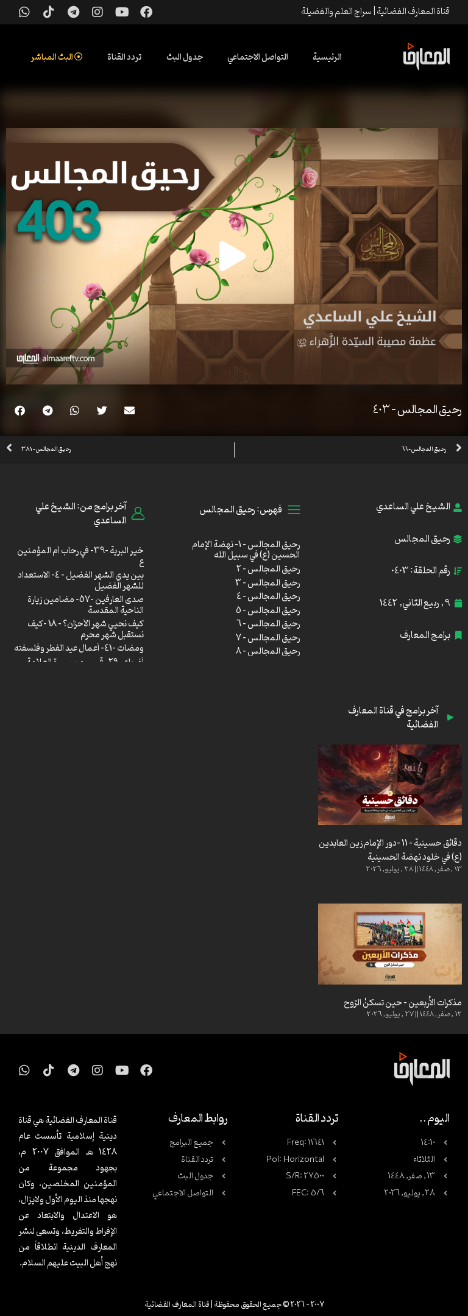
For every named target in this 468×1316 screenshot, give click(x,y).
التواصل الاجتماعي (257, 57)
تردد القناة (124, 57)
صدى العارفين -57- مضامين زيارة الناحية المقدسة (85, 605)
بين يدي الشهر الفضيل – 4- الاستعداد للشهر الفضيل (81, 581)
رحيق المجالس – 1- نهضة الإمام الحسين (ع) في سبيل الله (246, 550)
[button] (129, 410)
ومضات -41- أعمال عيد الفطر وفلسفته (79, 648)
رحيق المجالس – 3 (267, 583)
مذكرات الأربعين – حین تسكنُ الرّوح (403, 1003)
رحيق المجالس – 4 (268, 596)
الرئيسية (327, 57)
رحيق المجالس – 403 (417, 410)
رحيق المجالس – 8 (268, 651)
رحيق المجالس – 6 (268, 624)
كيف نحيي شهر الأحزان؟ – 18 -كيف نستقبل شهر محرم (85, 630)
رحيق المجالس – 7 (268, 638)
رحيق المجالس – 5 (268, 610)
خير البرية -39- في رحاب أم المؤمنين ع (80, 556)
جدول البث (184, 57)
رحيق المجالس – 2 (268, 569)
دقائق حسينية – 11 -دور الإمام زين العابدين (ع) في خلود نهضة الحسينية (390, 850)
